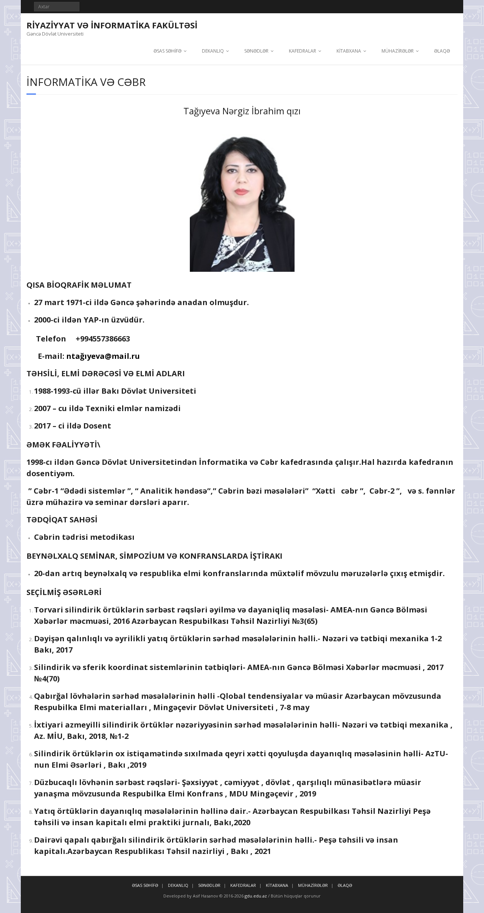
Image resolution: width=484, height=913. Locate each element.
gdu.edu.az (255, 896)
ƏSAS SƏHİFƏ (168, 51)
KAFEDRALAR (302, 51)
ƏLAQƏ (442, 51)
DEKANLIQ (213, 51)
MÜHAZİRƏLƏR (398, 51)
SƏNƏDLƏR (256, 51)
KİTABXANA (349, 51)
